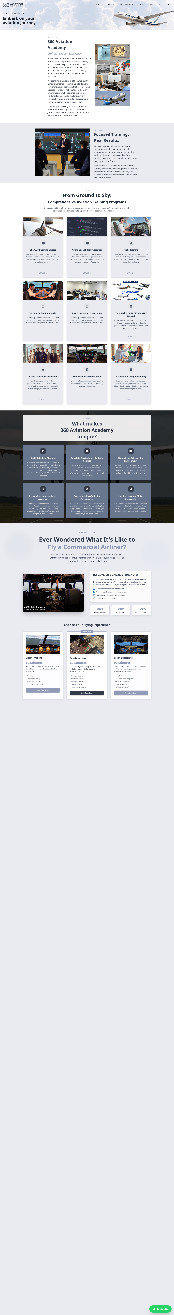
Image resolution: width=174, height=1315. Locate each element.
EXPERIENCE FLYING (126, 5)
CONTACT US (155, 5)
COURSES (108, 5)
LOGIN (167, 5)
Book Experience (43, 690)
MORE (141, 5)
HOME (97, 5)
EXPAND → (43, 273)
